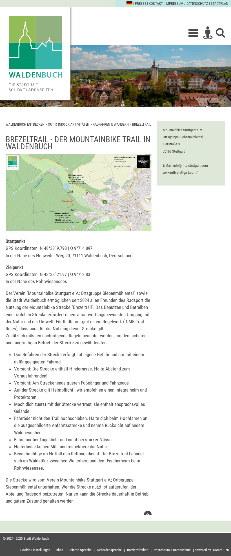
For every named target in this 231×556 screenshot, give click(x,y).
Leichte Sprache (80, 550)
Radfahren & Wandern (111, 124)
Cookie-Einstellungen (35, 550)
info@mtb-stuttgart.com (190, 165)
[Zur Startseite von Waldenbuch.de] (35, 53)
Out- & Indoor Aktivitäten (68, 124)
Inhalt (59, 550)
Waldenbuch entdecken (25, 124)
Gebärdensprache (109, 550)
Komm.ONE (221, 550)
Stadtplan (219, 3)
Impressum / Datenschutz (186, 3)
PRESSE (140, 3)
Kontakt (156, 3)
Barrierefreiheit (137, 550)
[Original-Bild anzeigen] (79, 229)
